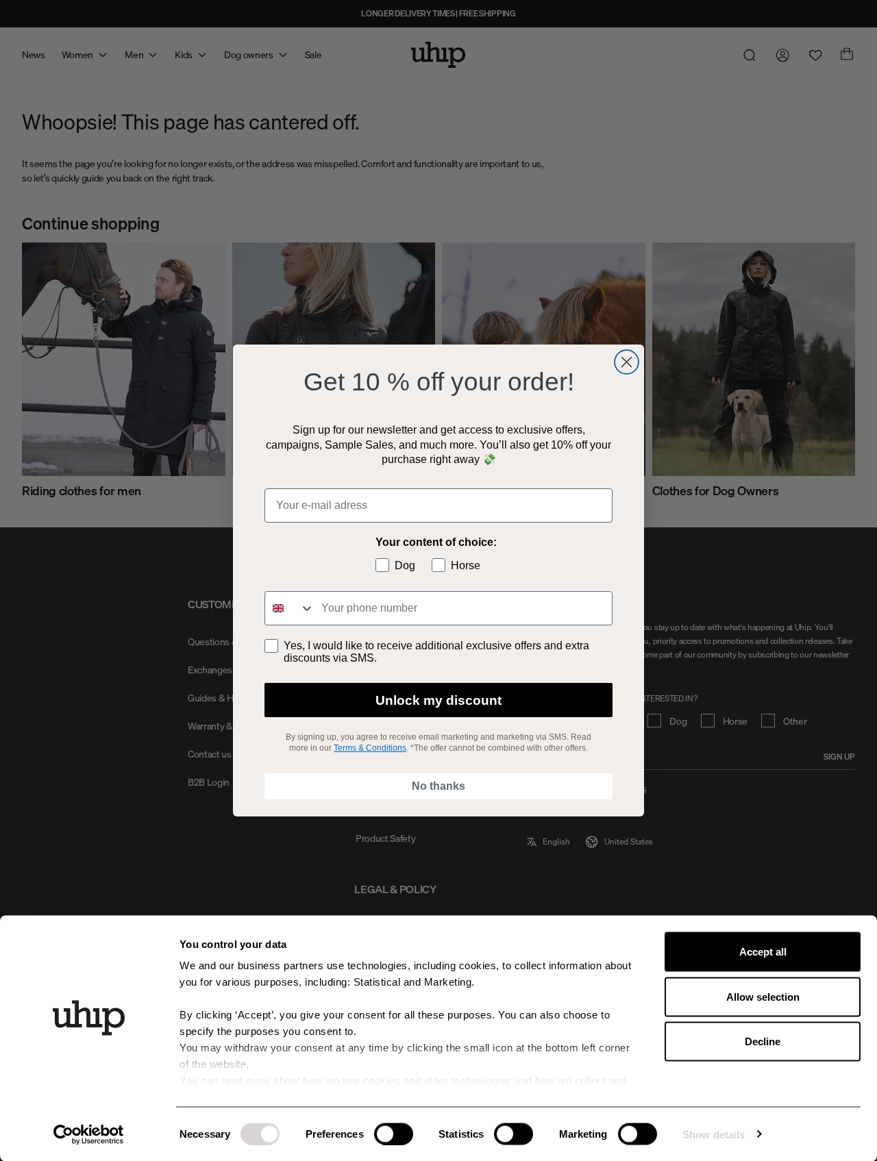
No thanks (438, 786)
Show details (713, 1134)
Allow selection (763, 996)
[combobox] (289, 608)
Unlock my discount (438, 700)
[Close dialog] (627, 362)
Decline (762, 1041)
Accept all (763, 952)
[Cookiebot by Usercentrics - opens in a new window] (89, 1134)
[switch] (393, 1134)
